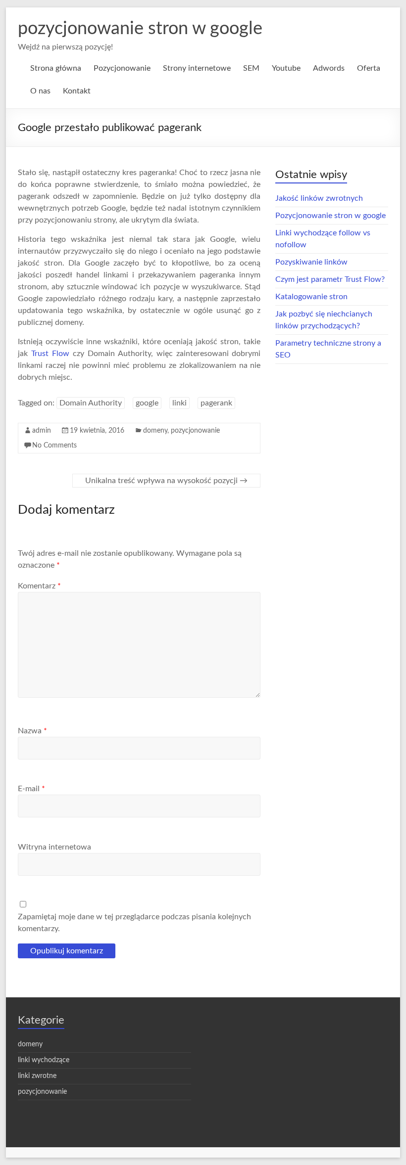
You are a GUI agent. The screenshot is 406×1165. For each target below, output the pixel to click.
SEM (251, 68)
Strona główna (55, 68)
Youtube (286, 68)
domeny (155, 430)
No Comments (54, 445)
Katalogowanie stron (311, 297)
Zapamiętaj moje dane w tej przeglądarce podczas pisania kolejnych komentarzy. (134, 923)
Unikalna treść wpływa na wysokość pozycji (166, 481)
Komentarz (39, 586)
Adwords (329, 68)
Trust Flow (50, 354)
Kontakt (77, 91)
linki (179, 403)
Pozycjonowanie (122, 68)
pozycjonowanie (195, 430)
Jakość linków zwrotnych (319, 198)
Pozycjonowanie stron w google (330, 216)
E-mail (31, 789)
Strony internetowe (197, 68)
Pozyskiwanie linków (311, 262)
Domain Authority (90, 403)
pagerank (216, 403)
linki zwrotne (37, 1076)
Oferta (368, 68)
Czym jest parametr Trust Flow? (330, 279)
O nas (40, 91)
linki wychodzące (43, 1060)
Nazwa (32, 731)
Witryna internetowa (54, 847)
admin (41, 430)
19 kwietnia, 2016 (97, 430)
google (147, 403)
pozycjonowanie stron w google (140, 29)
